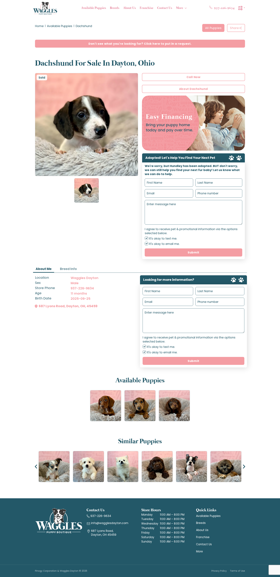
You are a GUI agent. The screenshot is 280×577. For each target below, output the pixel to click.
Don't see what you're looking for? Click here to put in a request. (140, 44)
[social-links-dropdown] (241, 8)
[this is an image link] (59, 520)
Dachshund (84, 26)
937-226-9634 (82, 288)
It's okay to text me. (162, 238)
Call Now (193, 77)
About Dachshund (193, 89)
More (179, 8)
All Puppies (213, 28)
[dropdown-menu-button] (186, 8)
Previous (36, 466)
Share (234, 28)
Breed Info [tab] (68, 269)
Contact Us (164, 8)
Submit (193, 252)
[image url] (45, 8)
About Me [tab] (44, 269)
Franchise (146, 8)
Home (39, 26)
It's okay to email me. (163, 244)
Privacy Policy (219, 570)
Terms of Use (237, 570)
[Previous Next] (140, 466)
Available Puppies (93, 8)
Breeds (114, 8)
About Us (129, 8)
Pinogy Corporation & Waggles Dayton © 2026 (61, 570)
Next (244, 466)
